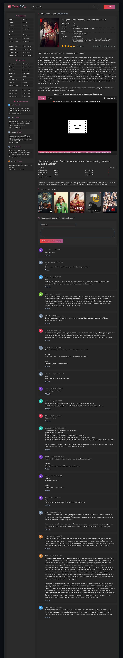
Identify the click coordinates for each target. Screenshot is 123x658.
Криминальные (13, 41)
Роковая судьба (16, 113)
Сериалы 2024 (13, 52)
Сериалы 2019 (27, 55)
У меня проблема (17, 127)
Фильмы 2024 (13, 90)
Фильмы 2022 (13, 96)
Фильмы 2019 (26, 96)
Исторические (13, 38)
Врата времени (16, 156)
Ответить (47, 255)
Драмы (11, 19)
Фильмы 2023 (13, 93)
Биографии (26, 29)
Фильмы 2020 (26, 93)
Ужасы (24, 19)
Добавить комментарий (51, 241)
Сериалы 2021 (27, 49)
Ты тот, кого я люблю (18, 169)
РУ (19, 6)
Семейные (12, 32)
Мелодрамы (26, 35)
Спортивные (26, 38)
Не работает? (110, 98)
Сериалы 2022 (27, 46)
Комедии (11, 29)
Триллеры (25, 25)
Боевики (11, 22)
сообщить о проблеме (85, 184)
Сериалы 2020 (27, 52)
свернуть (112, 167)
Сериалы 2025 (13, 49)
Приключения (26, 41)
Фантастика (26, 32)
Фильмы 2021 (26, 90)
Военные (11, 25)
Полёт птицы (15, 142)
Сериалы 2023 (13, 55)
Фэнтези (25, 22)
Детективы (12, 35)
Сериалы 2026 (13, 46)
